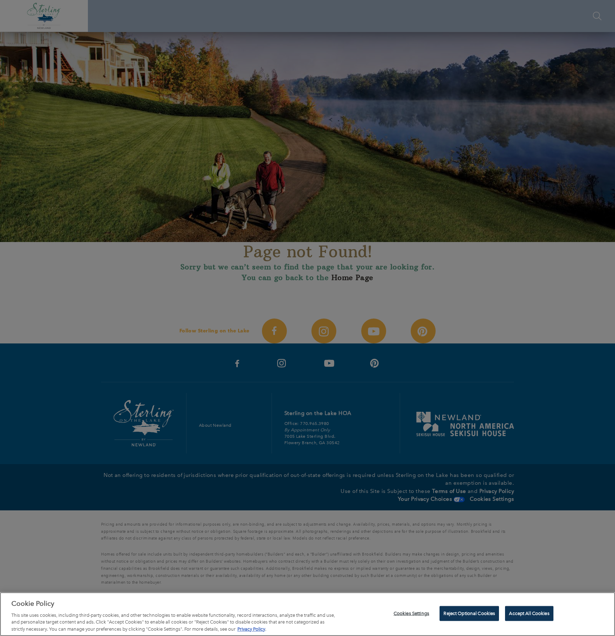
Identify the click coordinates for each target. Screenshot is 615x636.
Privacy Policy (251, 628)
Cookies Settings (411, 613)
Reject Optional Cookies (469, 613)
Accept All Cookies (529, 613)
